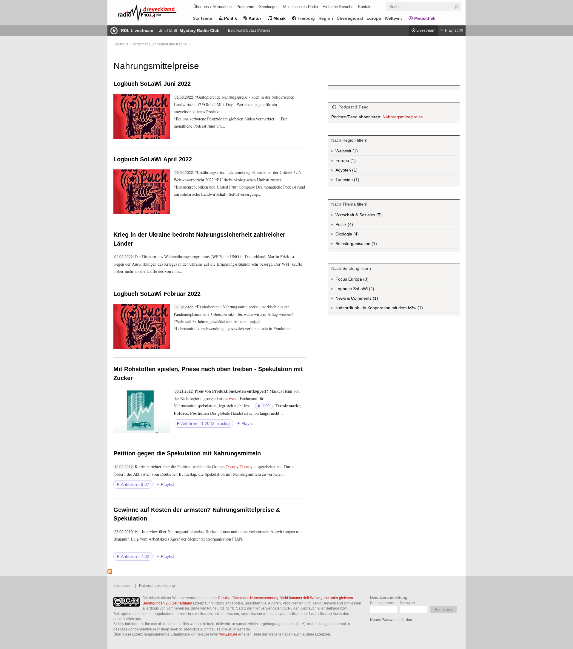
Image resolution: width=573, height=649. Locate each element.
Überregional (350, 18)
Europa (373, 18)
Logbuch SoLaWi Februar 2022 (157, 293)
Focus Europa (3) (358, 280)
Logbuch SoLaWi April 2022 (152, 159)
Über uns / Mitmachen (212, 6)
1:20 (265, 406)
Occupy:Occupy (239, 466)
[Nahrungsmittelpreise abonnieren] (109, 572)
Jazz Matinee (259, 30)
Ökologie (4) (355, 235)
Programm (245, 6)
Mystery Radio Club (200, 30)
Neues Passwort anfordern (391, 620)
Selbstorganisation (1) (373, 245)
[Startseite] (155, 14)
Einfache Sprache (338, 6)
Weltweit (393, 18)
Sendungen (268, 6)
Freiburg (306, 18)
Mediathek (424, 18)
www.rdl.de (228, 634)
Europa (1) (352, 161)
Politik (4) (349, 225)
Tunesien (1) (356, 180)
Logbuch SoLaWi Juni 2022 (152, 83)
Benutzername (382, 603)
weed (233, 398)
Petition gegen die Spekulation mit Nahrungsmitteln (187, 453)
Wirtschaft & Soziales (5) (368, 216)
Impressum (122, 585)
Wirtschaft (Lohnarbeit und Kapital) (161, 44)
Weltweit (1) (354, 152)
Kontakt (365, 6)
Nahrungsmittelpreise (403, 116)
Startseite (202, 18)
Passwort (407, 603)
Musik (279, 18)
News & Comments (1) (367, 299)
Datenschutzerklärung (157, 585)
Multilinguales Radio (300, 6)
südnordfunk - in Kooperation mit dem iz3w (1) (390, 309)
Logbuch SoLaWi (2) (363, 289)
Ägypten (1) (354, 171)
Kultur (255, 18)
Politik (230, 18)
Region (325, 18)
